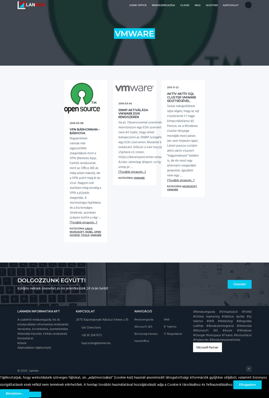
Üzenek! (239, 284)
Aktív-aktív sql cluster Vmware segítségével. (181, 97)
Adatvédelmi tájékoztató (34, 347)
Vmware (95, 235)
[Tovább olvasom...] (83, 222)
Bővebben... (15, 393)
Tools (85, 235)
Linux (88, 228)
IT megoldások (173, 334)
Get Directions (91, 327)
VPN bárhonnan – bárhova (85, 131)
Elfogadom (247, 384)
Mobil (89, 231)
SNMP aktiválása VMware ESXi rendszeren (133, 113)
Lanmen (34, 370)
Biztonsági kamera (146, 334)
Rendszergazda (143, 320)
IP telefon (170, 327)
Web (167, 320)
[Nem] (35, 394)
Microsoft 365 (143, 327)
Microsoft (77, 231)
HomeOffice (141, 341)
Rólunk (22, 343)
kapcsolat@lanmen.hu (96, 343)
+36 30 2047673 (91, 335)
